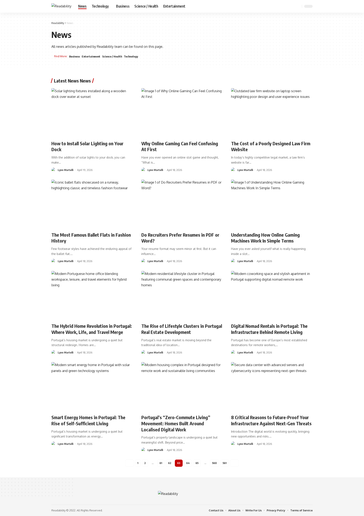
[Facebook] (278, 6)
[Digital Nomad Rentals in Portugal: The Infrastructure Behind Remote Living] (272, 295)
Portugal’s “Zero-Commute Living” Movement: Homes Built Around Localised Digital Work (175, 423)
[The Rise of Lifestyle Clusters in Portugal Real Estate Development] (182, 295)
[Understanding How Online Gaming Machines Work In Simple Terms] (272, 204)
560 (214, 463)
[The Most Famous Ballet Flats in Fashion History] (92, 204)
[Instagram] (292, 6)
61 (160, 463)
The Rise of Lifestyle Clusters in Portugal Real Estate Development (181, 329)
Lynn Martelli (65, 170)
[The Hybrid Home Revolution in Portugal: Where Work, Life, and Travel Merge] (92, 295)
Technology (131, 56)
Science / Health (112, 56)
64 (188, 463)
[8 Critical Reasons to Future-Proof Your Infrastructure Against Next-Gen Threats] (272, 386)
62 (169, 463)
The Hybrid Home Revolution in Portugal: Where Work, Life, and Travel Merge (91, 329)
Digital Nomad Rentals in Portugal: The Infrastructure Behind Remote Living (269, 329)
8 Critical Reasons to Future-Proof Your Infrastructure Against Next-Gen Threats (271, 420)
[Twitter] (282, 6)
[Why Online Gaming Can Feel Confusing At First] (182, 112)
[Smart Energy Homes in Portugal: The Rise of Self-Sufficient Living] (92, 386)
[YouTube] (287, 6)
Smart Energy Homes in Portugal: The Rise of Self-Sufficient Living (88, 420)
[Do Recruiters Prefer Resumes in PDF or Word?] (182, 204)
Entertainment (91, 56)
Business (74, 56)
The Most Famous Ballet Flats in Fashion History (91, 238)
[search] (298, 6)
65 (196, 463)
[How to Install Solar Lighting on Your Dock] (92, 112)
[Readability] (61, 6)
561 (225, 463)
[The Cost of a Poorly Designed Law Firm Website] (272, 112)
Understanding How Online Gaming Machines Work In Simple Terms (265, 238)
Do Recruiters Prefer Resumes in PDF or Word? (180, 238)
